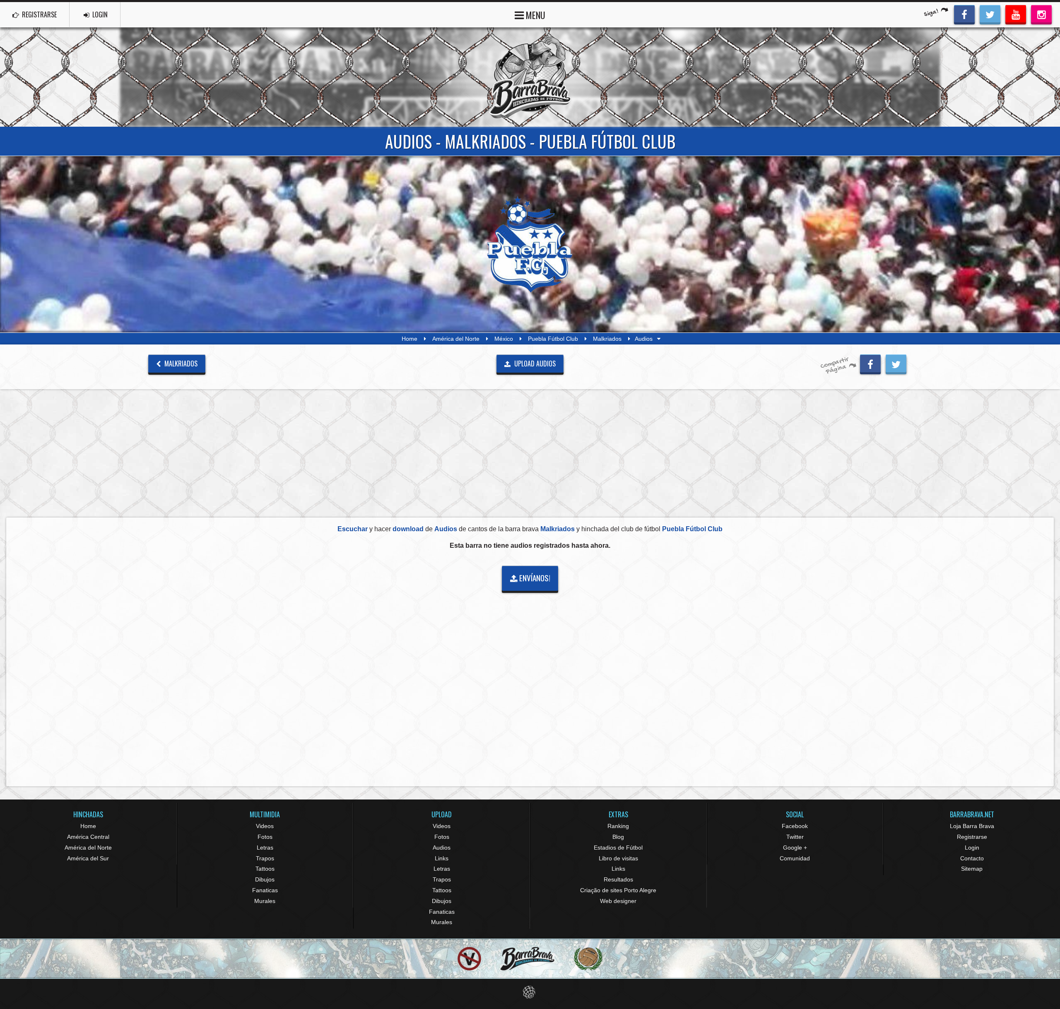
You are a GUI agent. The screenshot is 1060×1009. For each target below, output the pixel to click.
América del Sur (88, 858)
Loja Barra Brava (972, 826)
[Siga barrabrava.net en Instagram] (1041, 13)
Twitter (795, 836)
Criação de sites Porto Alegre (618, 890)
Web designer (618, 901)
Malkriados (607, 338)
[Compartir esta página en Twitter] (896, 363)
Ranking (618, 826)
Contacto (972, 858)
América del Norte (455, 338)
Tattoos (265, 868)
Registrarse (972, 836)
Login (972, 847)
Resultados (618, 879)
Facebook (795, 826)
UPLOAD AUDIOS (534, 363)
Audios (441, 847)
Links (441, 858)
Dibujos (265, 879)
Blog (618, 836)
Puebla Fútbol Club (553, 338)
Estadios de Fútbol (618, 847)
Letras (265, 847)
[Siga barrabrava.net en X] (990, 13)
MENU (534, 15)
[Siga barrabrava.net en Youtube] (1015, 13)
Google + (795, 847)
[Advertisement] (530, 453)
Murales (264, 901)
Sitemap (972, 868)
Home (409, 338)
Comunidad (795, 858)
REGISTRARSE (38, 14)
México (503, 338)
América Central (88, 836)
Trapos (265, 858)
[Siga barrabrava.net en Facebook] (964, 13)
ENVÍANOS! (534, 578)
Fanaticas (265, 890)
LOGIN (99, 14)
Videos (265, 826)
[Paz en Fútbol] (469, 958)
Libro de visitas (618, 858)
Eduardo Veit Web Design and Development (530, 992)
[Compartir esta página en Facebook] (870, 363)
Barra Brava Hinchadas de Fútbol (530, 77)
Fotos (265, 836)
